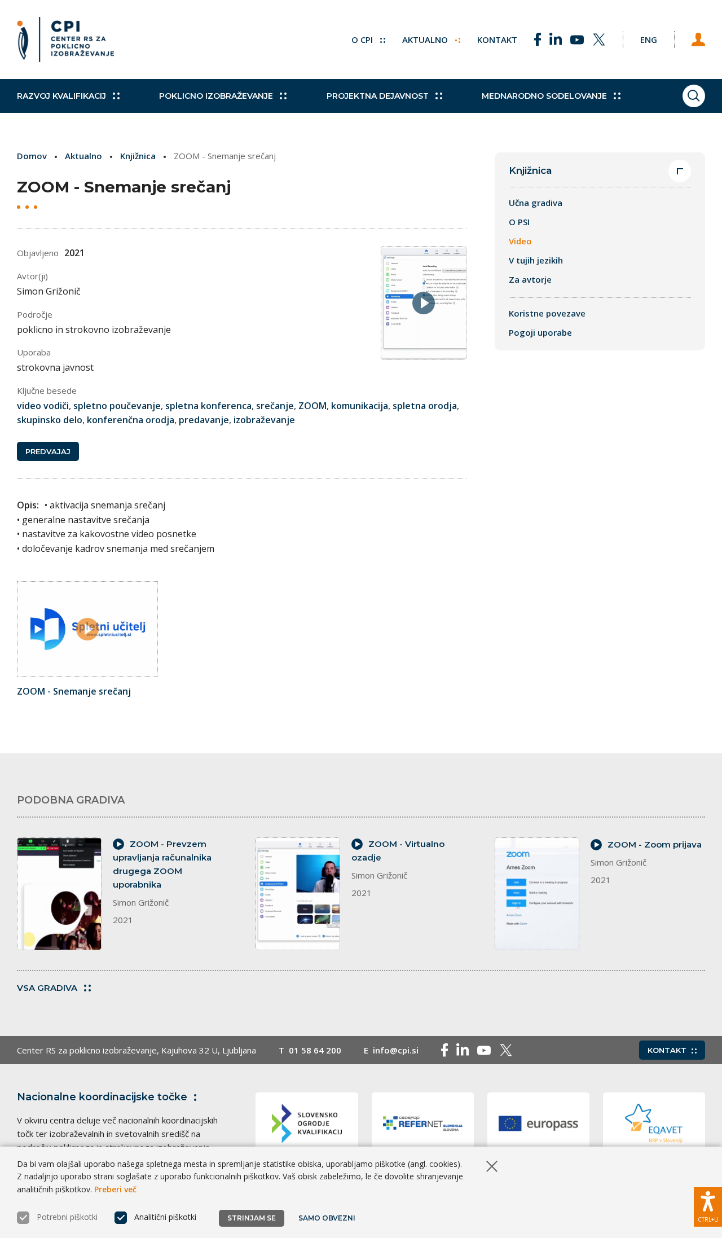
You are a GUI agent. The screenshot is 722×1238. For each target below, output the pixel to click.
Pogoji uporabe (540, 332)
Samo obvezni (326, 1218)
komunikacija (359, 406)
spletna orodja (425, 406)
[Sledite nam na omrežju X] (599, 39)
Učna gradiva (535, 202)
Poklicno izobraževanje (216, 96)
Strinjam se (251, 1218)
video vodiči (43, 406)
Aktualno (426, 39)
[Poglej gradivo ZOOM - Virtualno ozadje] (298, 893)
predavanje (204, 420)
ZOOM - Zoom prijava (654, 844)
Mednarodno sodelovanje (544, 96)
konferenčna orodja (130, 420)
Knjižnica (138, 155)
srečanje (275, 406)
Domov (32, 155)
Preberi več (115, 1189)
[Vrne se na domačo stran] (65, 39)
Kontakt (497, 39)
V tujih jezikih (536, 260)
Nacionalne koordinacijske (102, 1097)
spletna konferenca (208, 406)
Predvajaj (48, 451)
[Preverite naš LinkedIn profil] (555, 39)
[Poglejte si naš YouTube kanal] (577, 39)
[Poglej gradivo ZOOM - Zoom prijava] (537, 893)
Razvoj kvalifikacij (61, 96)
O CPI (363, 39)
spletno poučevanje (117, 406)
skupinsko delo (49, 420)
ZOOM (312, 406)
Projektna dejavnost (378, 96)
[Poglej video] (87, 628)
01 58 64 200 (315, 1050)
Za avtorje (530, 279)
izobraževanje (264, 420)
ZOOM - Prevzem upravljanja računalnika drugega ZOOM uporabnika (162, 864)
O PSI (519, 221)
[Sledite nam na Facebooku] (537, 39)
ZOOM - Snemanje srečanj (74, 691)
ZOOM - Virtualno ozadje (397, 850)
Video (520, 241)
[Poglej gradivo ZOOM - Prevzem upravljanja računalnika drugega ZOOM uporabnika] (59, 893)
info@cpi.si (396, 1050)
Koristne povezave (547, 313)
